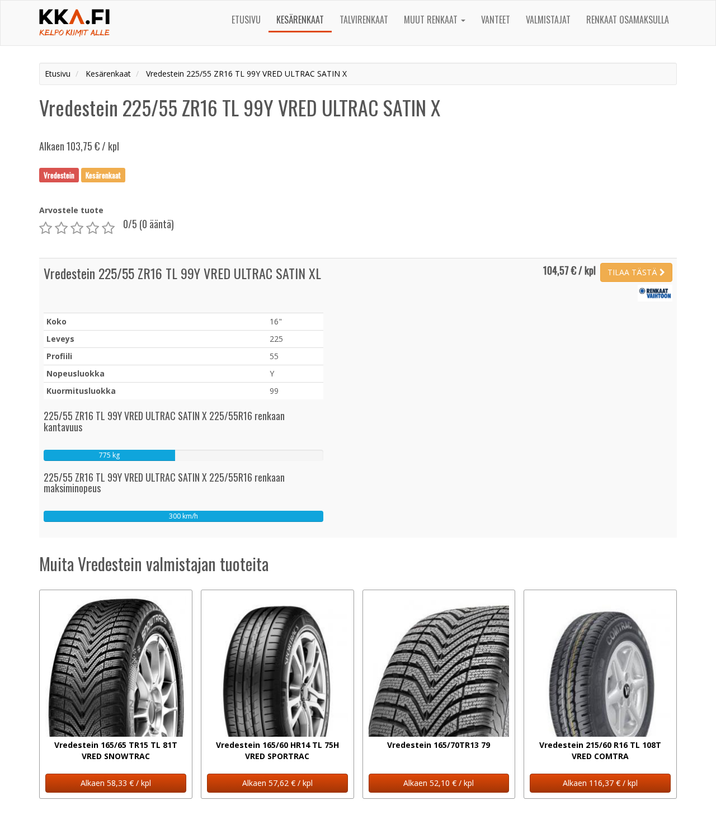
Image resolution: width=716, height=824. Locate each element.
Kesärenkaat (300, 19)
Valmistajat (548, 19)
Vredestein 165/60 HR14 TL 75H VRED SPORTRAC (277, 750)
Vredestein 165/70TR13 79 (438, 745)
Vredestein (59, 174)
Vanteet (495, 19)
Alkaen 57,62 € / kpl (277, 783)
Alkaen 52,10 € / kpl (438, 783)
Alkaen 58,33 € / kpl (116, 783)
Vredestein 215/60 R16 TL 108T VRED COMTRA (600, 750)
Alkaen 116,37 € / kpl (600, 783)
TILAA (632, 272)
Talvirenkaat (364, 19)
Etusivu (246, 19)
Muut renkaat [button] (432, 19)
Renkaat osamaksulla (627, 19)
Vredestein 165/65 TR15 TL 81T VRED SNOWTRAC (115, 750)
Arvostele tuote (71, 210)
